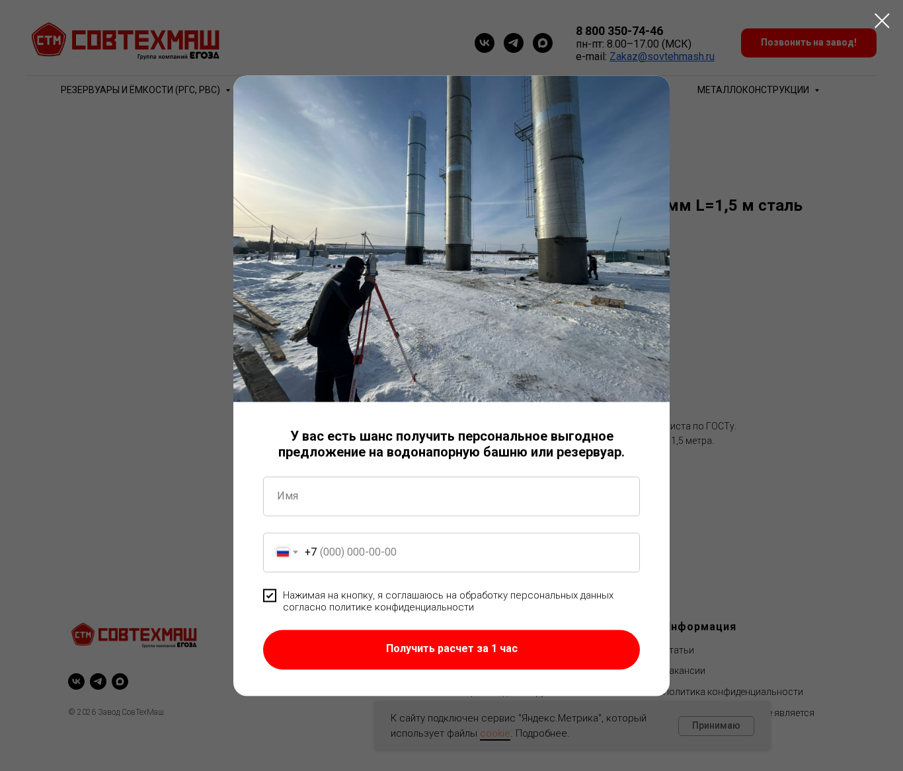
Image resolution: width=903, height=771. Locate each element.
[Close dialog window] (882, 21)
